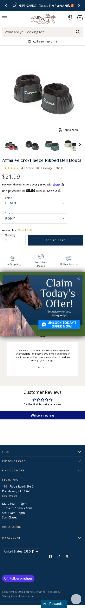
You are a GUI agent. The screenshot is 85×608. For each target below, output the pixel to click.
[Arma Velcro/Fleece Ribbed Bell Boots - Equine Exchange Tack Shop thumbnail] (11, 144)
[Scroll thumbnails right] (79, 144)
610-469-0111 (11, 496)
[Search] (77, 32)
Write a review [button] (42, 415)
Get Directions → (13, 527)
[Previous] (6, 5)
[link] (42, 304)
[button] (42, 191)
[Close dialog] (78, 278)
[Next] (78, 5)
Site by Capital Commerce (18, 596)
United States (19, 551)
